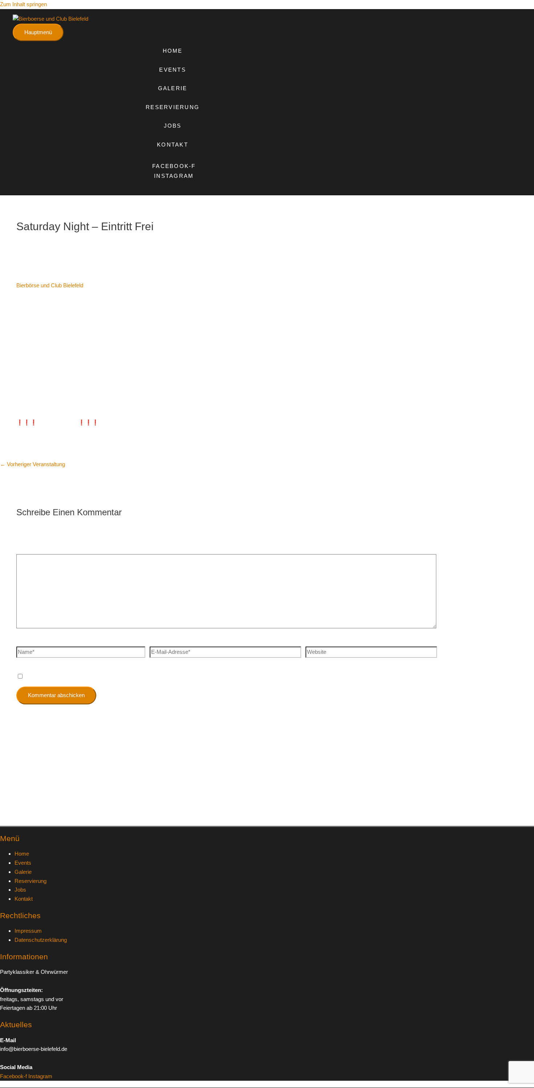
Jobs (173, 126)
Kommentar (32, 549)
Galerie (172, 88)
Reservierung (172, 107)
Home (173, 51)
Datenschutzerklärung (41, 940)
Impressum (28, 931)
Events (172, 70)
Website (315, 642)
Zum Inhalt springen (23, 4)
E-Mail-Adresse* (169, 642)
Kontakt (172, 144)
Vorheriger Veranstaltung (32, 464)
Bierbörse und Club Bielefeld (49, 285)
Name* (24, 642)
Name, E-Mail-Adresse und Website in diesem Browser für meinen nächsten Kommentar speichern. (146, 676)
